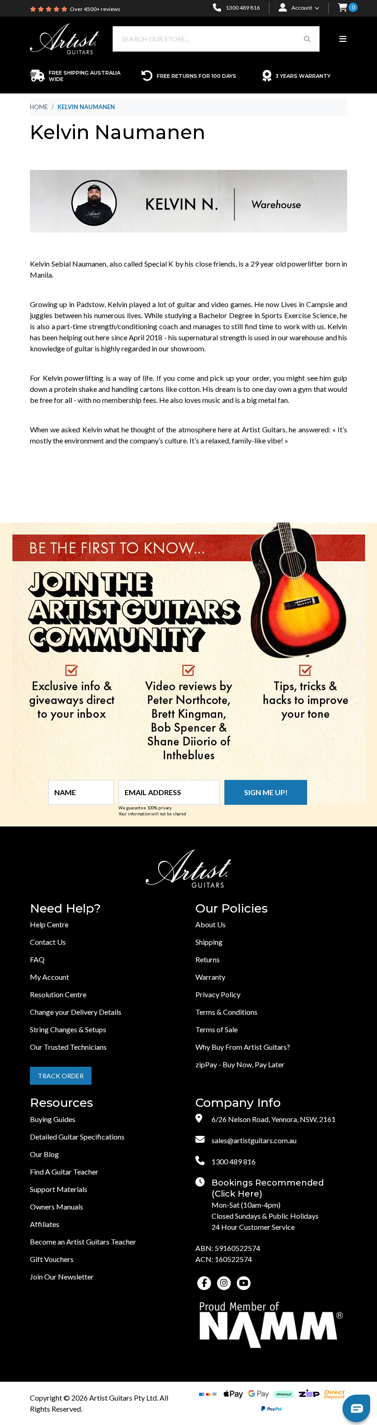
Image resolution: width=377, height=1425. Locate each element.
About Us (210, 924)
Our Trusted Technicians (68, 1046)
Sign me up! (266, 792)
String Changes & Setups (68, 1029)
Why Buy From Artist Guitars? (242, 1046)
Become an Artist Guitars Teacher (83, 1241)
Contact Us (48, 941)
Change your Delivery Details (75, 1011)
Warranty (210, 976)
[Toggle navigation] (342, 39)
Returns (207, 959)
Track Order (61, 1076)
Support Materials (58, 1189)
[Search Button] (307, 39)
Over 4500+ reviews (95, 9)
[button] (342, 8)
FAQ (37, 959)
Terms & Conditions (226, 1011)
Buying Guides (52, 1119)
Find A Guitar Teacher (64, 1171)
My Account (49, 976)
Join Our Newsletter (62, 1276)
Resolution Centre (58, 994)
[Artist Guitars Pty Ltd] (64, 38)
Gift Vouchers (52, 1259)
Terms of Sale (216, 1029)
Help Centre (49, 924)
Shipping (209, 941)
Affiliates (44, 1224)
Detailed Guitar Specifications (77, 1136)
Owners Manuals (56, 1206)
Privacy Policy (217, 994)
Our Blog (44, 1154)
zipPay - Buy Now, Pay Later (240, 1064)
